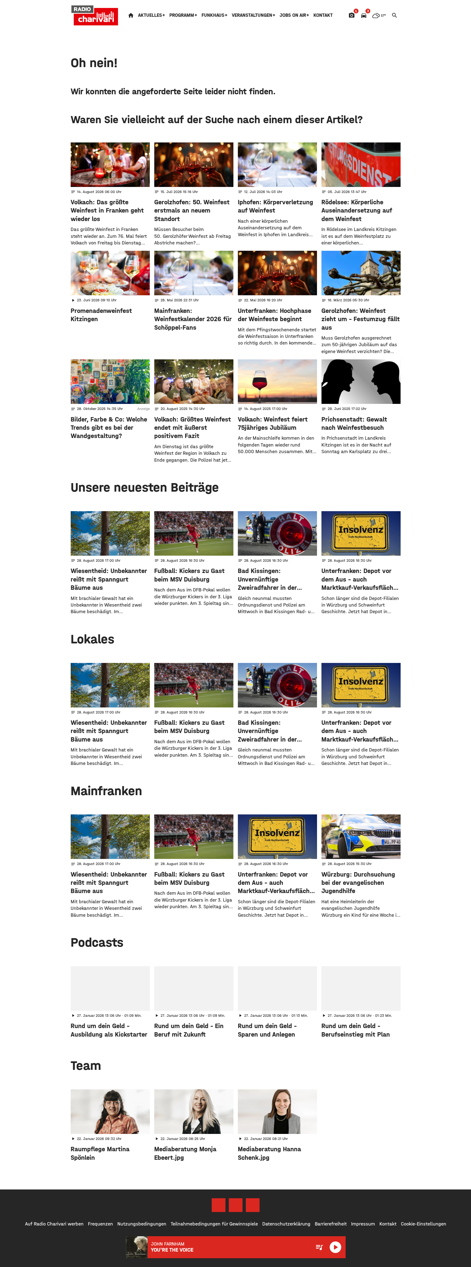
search (394, 15)
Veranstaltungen (252, 15)
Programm (181, 15)
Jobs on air (293, 15)
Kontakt (323, 15)
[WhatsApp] (253, 1205)
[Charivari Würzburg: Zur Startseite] (95, 15)
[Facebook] (218, 1205)
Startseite (131, 15)
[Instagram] (236, 1205)
